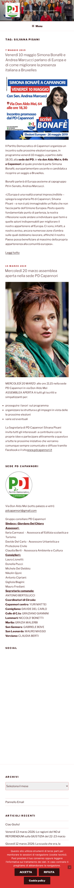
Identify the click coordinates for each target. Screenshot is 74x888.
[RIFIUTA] (69, 867)
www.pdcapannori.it (39, 450)
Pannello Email (14, 802)
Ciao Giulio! (12, 824)
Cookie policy (37, 880)
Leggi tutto (12, 252)
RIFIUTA (49, 872)
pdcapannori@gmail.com (21, 510)
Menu (39, 26)
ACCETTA (26, 872)
